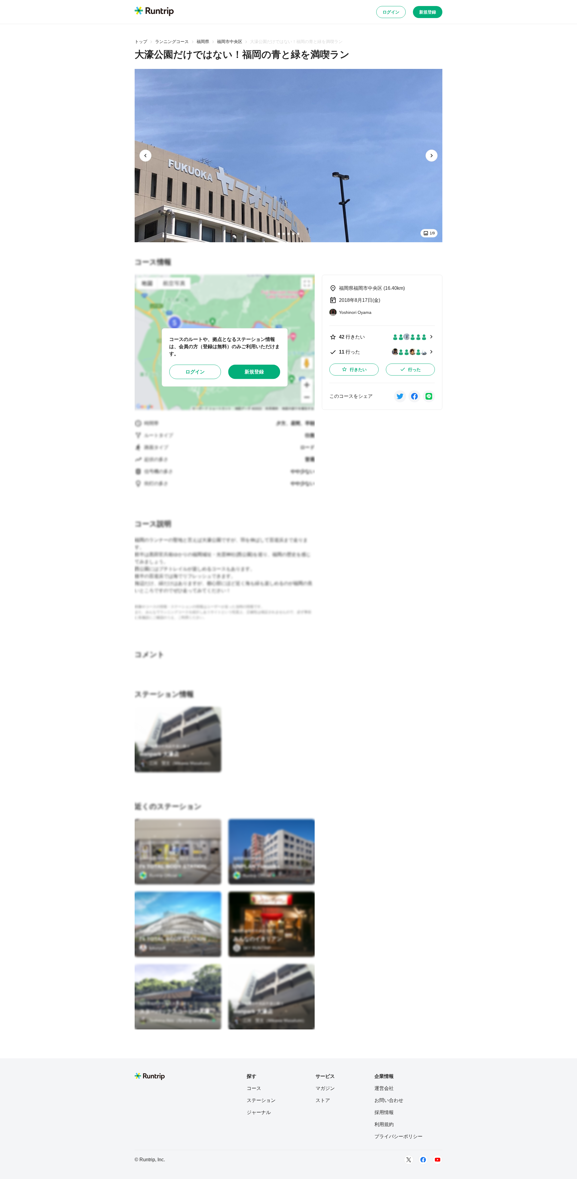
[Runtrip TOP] (154, 12)
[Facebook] (423, 1160)
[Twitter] (409, 1160)
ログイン (391, 12)
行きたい (358, 369)
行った (414, 369)
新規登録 (427, 12)
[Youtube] (437, 1160)
